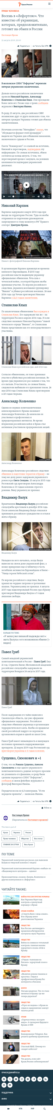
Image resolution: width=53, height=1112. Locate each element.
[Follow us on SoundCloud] (39, 1079)
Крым (23, 1017)
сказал (39, 130)
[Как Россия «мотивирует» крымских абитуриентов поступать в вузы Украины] (11, 928)
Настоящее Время (10, 35)
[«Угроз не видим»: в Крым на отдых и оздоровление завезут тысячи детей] (11, 1005)
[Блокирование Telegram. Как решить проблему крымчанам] (11, 1034)
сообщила (43, 103)
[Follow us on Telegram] (33, 1079)
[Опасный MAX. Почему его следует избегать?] (11, 1046)
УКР (32, 1109)
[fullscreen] (48, 196)
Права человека (10, 11)
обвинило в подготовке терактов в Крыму (23, 474)
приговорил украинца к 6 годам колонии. (23, 751)
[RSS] (45, 1079)
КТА (20, 1109)
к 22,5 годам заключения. (24, 298)
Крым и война (27, 911)
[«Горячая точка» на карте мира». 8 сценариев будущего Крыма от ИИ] (11, 1020)
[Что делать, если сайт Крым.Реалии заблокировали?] (11, 1059)
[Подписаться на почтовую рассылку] (9, 1085)
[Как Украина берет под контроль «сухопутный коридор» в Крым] (11, 900)
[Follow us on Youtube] (16, 1079)
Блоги (24, 988)
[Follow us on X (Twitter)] (9, 1079)
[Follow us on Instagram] (21, 1079)
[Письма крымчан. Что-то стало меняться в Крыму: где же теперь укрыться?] (11, 991)
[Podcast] (4, 1085)
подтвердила (34, 149)
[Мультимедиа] (8, 1109)
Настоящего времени (37, 820)
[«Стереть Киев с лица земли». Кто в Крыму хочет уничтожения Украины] (11, 914)
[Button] (23, 46)
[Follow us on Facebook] (4, 1079)
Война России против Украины (35, 897)
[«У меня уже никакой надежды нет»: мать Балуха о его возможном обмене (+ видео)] (26, 617)
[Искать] (44, 1109)
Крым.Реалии (16, 178)
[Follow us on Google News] (27, 1079)
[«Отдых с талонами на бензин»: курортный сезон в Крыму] (11, 960)
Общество (25, 926)
